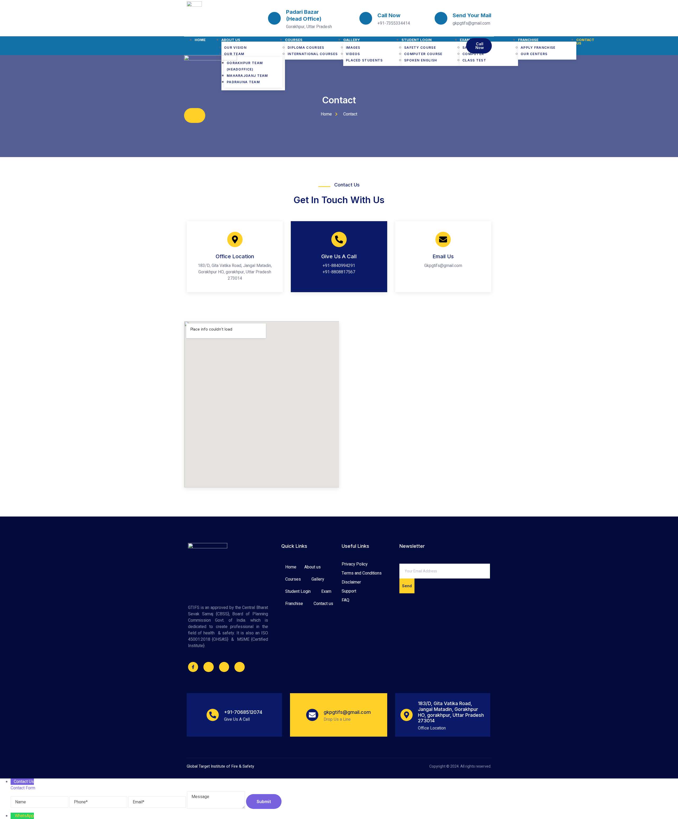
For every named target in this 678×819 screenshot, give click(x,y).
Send (407, 586)
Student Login (417, 40)
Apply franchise (538, 48)
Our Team (234, 54)
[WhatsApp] (13, 816)
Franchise (528, 40)
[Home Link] (210, 59)
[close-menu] (194, 115)
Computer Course (423, 54)
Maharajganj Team (247, 76)
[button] (313, 567)
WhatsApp (24, 816)
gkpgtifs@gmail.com (347, 712)
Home (200, 40)
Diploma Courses (306, 48)
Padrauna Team (243, 82)
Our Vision (235, 48)
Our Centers (534, 54)
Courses (293, 40)
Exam (326, 591)
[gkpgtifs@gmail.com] (312, 715)
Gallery (351, 40)
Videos (353, 54)
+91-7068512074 (243, 712)
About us (230, 40)
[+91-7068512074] (213, 715)
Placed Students (364, 60)
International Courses (313, 54)
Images (353, 48)
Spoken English (420, 60)
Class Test (474, 60)
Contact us (585, 41)
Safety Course (420, 48)
